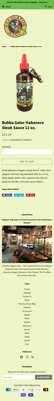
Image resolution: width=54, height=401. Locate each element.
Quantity (6, 146)
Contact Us (27, 296)
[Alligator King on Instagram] (27, 357)
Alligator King (34, 385)
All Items (27, 307)
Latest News (27, 214)
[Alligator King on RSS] (32, 357)
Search (27, 289)
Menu (8, 6)
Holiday (27, 322)
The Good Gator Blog (27, 304)
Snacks (27, 340)
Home (4, 46)
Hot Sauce (27, 326)
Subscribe (43, 377)
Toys (27, 344)
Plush (27, 333)
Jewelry (27, 329)
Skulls (27, 336)
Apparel (27, 314)
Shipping (6, 139)
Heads (27, 318)
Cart (50, 6)
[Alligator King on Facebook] (21, 357)
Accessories (27, 311)
